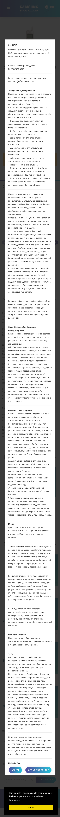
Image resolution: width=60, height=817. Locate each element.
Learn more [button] (14, 800)
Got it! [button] (31, 807)
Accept (15, 770)
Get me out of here (38, 770)
